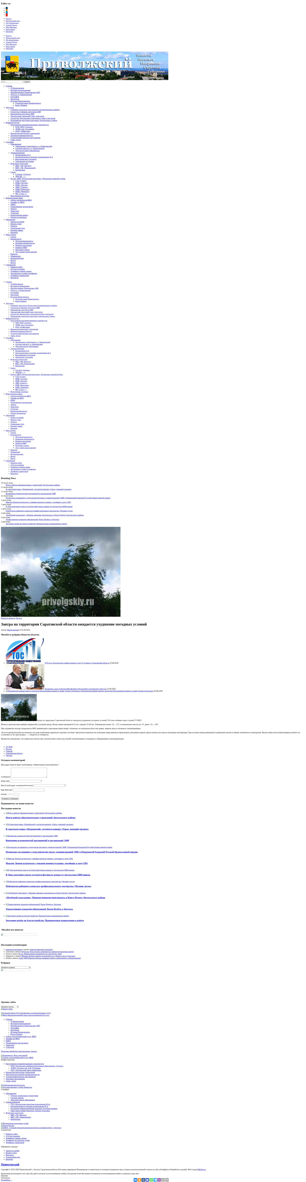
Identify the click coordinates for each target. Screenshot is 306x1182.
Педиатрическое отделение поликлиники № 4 (34, 157)
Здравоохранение (18, 153)
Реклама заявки (17, 230)
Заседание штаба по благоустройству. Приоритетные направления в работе (36, 524)
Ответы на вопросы (19, 217)
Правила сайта (16, 267)
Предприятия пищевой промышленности (23, 1075)
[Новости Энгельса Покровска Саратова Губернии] (84, 79)
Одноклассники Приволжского (28, 103)
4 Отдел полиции (18, 269)
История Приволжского (20, 101)
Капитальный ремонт (19, 215)
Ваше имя (5, 781)
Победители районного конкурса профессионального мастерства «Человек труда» (39, 511)
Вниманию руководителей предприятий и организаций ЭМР (31, 494)
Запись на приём (17, 222)
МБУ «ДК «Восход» (23, 166)
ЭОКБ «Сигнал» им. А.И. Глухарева (25, 1068)
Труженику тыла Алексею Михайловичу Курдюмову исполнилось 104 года (76, 689)
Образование (16, 144)
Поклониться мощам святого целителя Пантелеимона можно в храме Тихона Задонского (117, 691)
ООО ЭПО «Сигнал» (24, 127)
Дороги (14, 209)
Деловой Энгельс (11, 25)
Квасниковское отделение (25, 159)
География (15, 97)
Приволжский (13, 630)
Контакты (15, 278)
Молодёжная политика (20, 196)
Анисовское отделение (24, 161)
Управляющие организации (22, 207)
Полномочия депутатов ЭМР (22, 114)
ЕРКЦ (13, 204)
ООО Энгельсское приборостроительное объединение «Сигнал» (37, 1066)
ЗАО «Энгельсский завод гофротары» (26, 1070)
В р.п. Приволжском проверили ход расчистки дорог (40, 954)
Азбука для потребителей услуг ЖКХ (21, 1037)
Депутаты (10, 108)
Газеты (13, 237)
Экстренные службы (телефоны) (24, 273)
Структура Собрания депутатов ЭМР (26, 112)
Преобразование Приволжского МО (25, 92)
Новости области (8, 618)
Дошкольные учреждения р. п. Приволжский (33, 146)
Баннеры (14, 232)
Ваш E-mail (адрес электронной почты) (17, 785)
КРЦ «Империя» (11, 27)
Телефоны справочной (20, 276)
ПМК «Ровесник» (22, 189)
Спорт (13, 172)
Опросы (14, 226)
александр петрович (14, 949)
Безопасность (16, 239)
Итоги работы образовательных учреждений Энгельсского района (33, 485)
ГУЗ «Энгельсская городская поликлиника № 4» (30, 1104)
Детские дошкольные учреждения (24, 1096)
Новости (8, 19)
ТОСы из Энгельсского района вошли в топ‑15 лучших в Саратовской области (77, 663)
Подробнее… (6, 1180)
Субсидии (15, 213)
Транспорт (15, 211)
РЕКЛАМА (9, 32)
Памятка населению (23, 245)
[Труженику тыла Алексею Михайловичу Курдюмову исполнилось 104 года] (25, 689)
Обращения (10, 220)
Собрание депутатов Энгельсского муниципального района (35, 110)
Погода (19, 618)
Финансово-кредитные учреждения (25, 133)
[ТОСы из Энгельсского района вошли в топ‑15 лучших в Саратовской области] (25, 663)
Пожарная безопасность (25, 243)
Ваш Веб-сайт (6, 790)
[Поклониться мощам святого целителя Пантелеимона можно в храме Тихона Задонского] (43, 691)
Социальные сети (18, 228)
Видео (13, 260)
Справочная (11, 265)
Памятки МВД (21, 248)
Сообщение (5, 777)
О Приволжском (17, 88)
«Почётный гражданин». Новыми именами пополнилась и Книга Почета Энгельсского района (45, 515)
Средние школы (17, 1098)
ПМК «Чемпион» (22, 192)
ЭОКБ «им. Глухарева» (24, 129)
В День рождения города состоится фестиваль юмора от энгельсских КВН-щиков (39, 507)
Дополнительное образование (27, 151)
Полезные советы (22, 250)
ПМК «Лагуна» (21, 185)
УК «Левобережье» (12, 23)
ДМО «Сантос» (21, 187)
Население (15, 99)
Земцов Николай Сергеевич (41, 949)
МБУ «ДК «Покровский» (25, 168)
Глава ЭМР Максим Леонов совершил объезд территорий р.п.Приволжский (50, 958)
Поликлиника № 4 (22, 155)
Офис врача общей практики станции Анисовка (30, 1111)
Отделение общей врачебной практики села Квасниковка (34, 1109)
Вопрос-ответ (16, 224)
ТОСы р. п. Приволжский (21, 95)
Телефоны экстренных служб (18, 1140)
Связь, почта (16, 140)
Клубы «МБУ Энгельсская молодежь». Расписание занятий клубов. (38, 179)
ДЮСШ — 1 (20, 176)
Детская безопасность (24, 241)
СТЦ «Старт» (20, 181)
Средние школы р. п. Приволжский (29, 148)
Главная (9, 86)
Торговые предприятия (15, 1079)
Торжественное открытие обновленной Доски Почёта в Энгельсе (32, 519)
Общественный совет (13, 21)
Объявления (15, 256)
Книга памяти (10, 29)
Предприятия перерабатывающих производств (30, 125)
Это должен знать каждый (26, 252)
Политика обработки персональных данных (19, 1051)
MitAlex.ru (201, 1169)
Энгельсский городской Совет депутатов (27, 116)
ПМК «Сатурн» (21, 183)
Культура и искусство (19, 164)
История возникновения (20, 90)
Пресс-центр (11, 235)
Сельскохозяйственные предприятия (25, 138)
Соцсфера (10, 142)
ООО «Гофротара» (22, 131)
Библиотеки (20, 170)
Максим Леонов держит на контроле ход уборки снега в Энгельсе (48, 956)
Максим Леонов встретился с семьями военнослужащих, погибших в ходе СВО (38, 502)
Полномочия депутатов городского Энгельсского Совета (34, 120)
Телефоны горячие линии (21, 271)
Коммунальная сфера (14, 198)
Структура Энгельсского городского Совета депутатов (33, 118)
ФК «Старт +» (21, 194)
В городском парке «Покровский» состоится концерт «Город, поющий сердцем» (39, 489)
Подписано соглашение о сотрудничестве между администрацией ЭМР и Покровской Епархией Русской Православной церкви (58, 498)
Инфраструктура (12, 123)
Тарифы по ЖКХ (18, 202)
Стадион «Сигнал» (23, 174)
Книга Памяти (21, 105)
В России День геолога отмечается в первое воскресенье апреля (47, 952)
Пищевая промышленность (22, 136)
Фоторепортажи (17, 258)
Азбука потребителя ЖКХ (21, 200)
